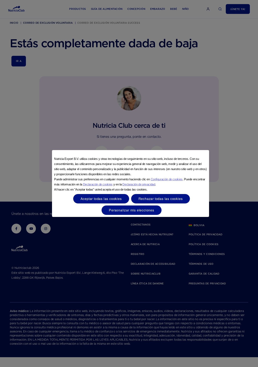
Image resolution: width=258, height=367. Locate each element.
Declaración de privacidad (138, 184)
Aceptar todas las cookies (101, 198)
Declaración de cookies (98, 184)
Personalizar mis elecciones (131, 210)
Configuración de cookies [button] (167, 179)
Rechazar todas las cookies (160, 198)
